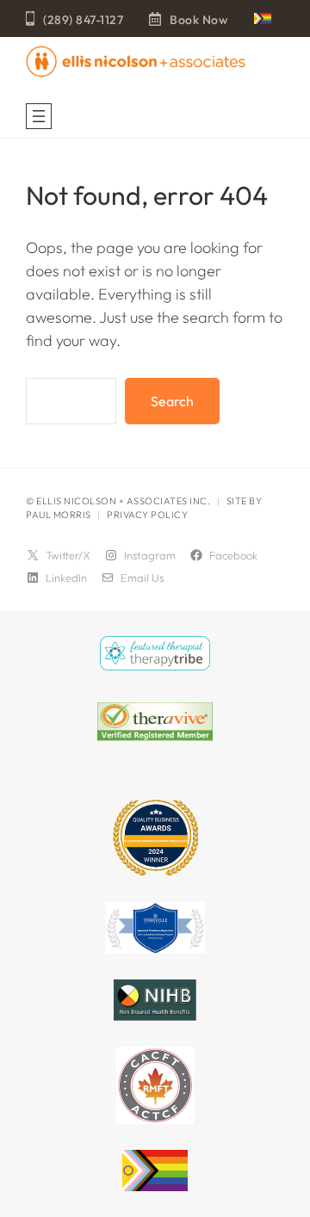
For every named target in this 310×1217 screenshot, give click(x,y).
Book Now (199, 20)
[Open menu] (39, 116)
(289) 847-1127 (83, 20)
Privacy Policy (147, 515)
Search (172, 401)
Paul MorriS (58, 515)
